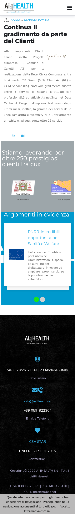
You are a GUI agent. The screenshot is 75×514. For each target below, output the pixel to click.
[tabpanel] (37, 257)
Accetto (65, 506)
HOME (15, 20)
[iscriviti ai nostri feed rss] (14, 136)
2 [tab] (41, 300)
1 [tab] (35, 300)
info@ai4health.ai (37, 401)
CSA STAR (37, 441)
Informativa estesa (37, 511)
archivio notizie (36, 20)
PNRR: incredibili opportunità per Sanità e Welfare (44, 237)
